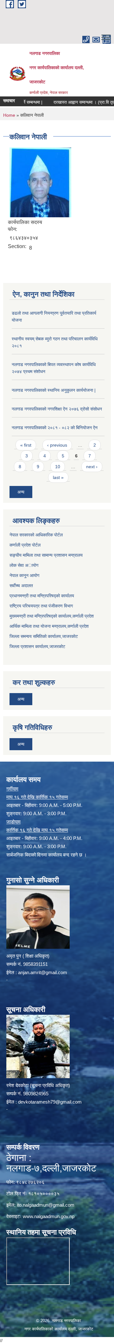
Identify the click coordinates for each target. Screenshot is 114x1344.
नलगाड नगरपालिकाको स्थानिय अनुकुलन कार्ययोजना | (54, 390)
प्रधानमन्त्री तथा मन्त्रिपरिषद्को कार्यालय (42, 595)
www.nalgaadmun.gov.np (48, 1216)
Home (9, 115)
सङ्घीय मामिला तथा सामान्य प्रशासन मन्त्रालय (46, 555)
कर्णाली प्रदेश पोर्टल (25, 544)
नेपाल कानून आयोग (24, 575)
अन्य (20, 492)
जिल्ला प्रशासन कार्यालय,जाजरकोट (37, 646)
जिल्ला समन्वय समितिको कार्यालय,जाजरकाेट (44, 636)
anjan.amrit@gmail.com (42, 972)
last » (58, 477)
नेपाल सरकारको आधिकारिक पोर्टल (36, 534)
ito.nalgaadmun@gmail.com (45, 1205)
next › (92, 466)
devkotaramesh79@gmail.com (50, 1102)
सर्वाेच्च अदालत (21, 585)
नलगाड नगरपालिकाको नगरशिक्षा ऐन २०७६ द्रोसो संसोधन (57, 408)
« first (25, 445)
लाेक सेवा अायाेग (24, 565)
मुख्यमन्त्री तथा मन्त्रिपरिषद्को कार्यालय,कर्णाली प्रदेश (52, 616)
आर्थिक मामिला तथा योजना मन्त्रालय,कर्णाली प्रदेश (49, 626)
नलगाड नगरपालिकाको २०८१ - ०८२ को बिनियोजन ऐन (55, 427)
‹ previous (57, 445)
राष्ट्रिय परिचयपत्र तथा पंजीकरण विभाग (41, 605)
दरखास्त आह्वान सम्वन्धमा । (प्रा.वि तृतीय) (77, 102)
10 (57, 466)
